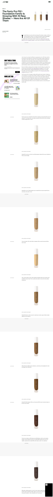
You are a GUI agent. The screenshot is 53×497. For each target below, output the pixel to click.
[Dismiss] (51, 484)
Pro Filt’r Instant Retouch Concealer (36, 68)
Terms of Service (17, 68)
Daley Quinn (5, 31)
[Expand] (46, 484)
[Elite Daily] (5, 2)
